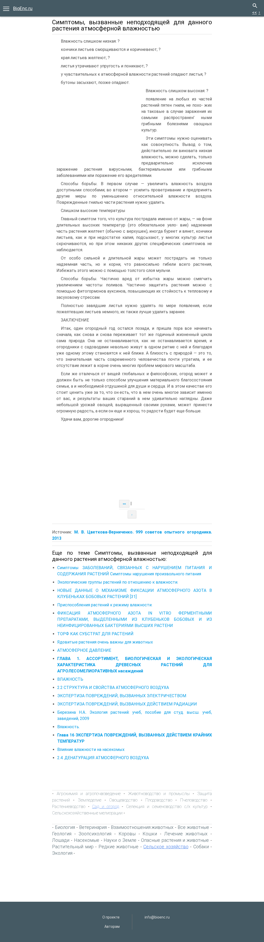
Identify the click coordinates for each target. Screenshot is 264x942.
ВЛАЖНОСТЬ (70, 679)
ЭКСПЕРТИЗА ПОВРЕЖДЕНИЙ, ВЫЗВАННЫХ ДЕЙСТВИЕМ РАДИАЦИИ (127, 704)
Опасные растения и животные (175, 840)
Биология (65, 827)
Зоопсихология (95, 833)
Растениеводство (68, 806)
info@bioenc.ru (157, 917)
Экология (62, 853)
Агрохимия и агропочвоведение (89, 793)
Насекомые (86, 840)
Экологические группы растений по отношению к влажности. (118, 582)
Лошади (60, 840)
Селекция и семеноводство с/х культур (167, 806)
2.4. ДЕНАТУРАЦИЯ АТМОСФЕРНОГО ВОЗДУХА (103, 757)
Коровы (127, 833)
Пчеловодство (193, 800)
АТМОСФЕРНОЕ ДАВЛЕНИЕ (84, 650)
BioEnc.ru (22, 8)
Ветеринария (93, 827)
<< (254, 12)
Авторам (112, 926)
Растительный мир (73, 846)
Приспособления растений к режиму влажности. (105, 604)
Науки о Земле (120, 840)
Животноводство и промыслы (159, 793)
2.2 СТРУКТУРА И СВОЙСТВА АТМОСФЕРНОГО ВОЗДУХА (113, 687)
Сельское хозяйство (165, 846)
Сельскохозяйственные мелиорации (87, 812)
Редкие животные (118, 846)
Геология (61, 833)
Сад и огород (105, 806)
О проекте (111, 917)
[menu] (6, 8)
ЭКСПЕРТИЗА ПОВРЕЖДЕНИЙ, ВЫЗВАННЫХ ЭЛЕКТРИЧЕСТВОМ (121, 695)
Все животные (193, 827)
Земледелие (89, 800)
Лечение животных (186, 833)
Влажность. (68, 726)
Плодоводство (158, 800)
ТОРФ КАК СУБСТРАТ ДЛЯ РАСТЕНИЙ (95, 633)
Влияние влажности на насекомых (91, 749)
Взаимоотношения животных (142, 827)
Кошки (150, 833)
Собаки (201, 846)
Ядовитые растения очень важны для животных (105, 642)
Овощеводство (123, 800)
